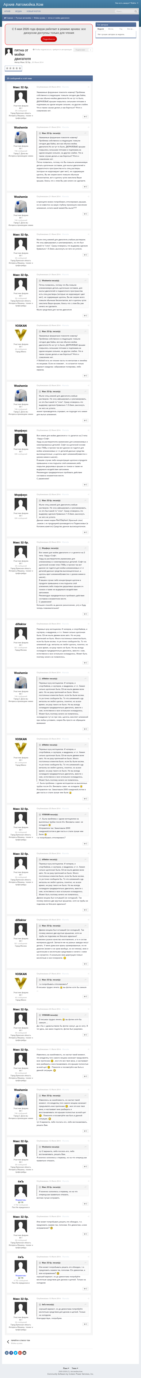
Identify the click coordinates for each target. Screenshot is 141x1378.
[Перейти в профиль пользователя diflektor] (21, 633)
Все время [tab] (131, 29)
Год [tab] (121, 29)
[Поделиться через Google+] (20, 1353)
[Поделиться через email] (24, 1353)
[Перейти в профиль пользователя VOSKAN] (21, 335)
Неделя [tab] (100, 29)
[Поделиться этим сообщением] (88, 86)
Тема (74, 1368)
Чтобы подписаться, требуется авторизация (53, 49)
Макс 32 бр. (25, 62)
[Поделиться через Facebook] (11, 1353)
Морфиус (20, 430)
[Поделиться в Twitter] (15, 1353)
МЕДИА (18, 11)
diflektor (20, 624)
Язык (65, 1368)
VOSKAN (21, 326)
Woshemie (21, 127)
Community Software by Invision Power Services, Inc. (70, 1374)
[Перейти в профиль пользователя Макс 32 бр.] (9, 51)
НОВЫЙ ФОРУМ (34, 11)
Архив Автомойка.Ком (23, 4)
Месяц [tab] (110, 29)
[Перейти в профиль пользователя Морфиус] (21, 440)
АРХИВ (7, 11)
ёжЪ (21, 1181)
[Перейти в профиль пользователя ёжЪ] (21, 1191)
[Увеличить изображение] (81, 786)
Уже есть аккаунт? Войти (126, 3)
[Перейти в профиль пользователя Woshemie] (21, 137)
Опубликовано (48, 86)
